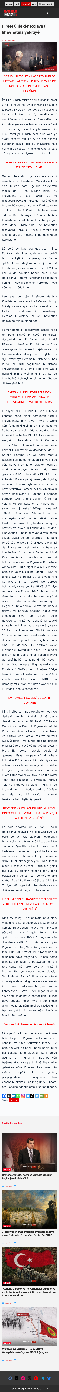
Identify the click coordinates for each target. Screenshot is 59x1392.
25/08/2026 (8, 1243)
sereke (14, 1100)
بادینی (17, 4)
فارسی (50, 4)
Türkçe (42, 4)
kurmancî (26, 4)
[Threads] (32, 1096)
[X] (9, 1096)
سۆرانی (9, 4)
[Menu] (53, 13)
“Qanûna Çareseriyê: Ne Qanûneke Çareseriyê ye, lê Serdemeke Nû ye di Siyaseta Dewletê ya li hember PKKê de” (29, 1292)
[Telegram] (28, 1096)
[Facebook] (4, 1096)
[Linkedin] (14, 1096)
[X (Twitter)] (16, 1378)
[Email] (42, 1096)
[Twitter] (37, 1096)
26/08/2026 (8, 1186)
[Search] (48, 13)
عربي (34, 4)
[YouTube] (36, 1378)
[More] (46, 1096)
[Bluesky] (49, 1378)
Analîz (14, 40)
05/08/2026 (8, 1360)
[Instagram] (23, 1096)
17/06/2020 (6, 40)
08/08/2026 (8, 1303)
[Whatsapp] (18, 1096)
